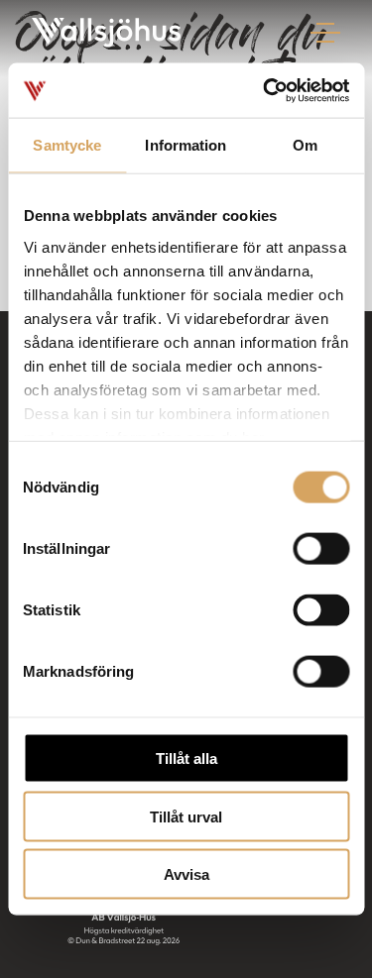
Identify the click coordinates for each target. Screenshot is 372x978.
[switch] (321, 549)
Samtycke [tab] (67, 145)
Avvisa (186, 874)
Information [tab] (185, 145)
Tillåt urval (186, 816)
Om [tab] (305, 145)
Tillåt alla (186, 758)
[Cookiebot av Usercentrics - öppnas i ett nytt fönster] (265, 90)
